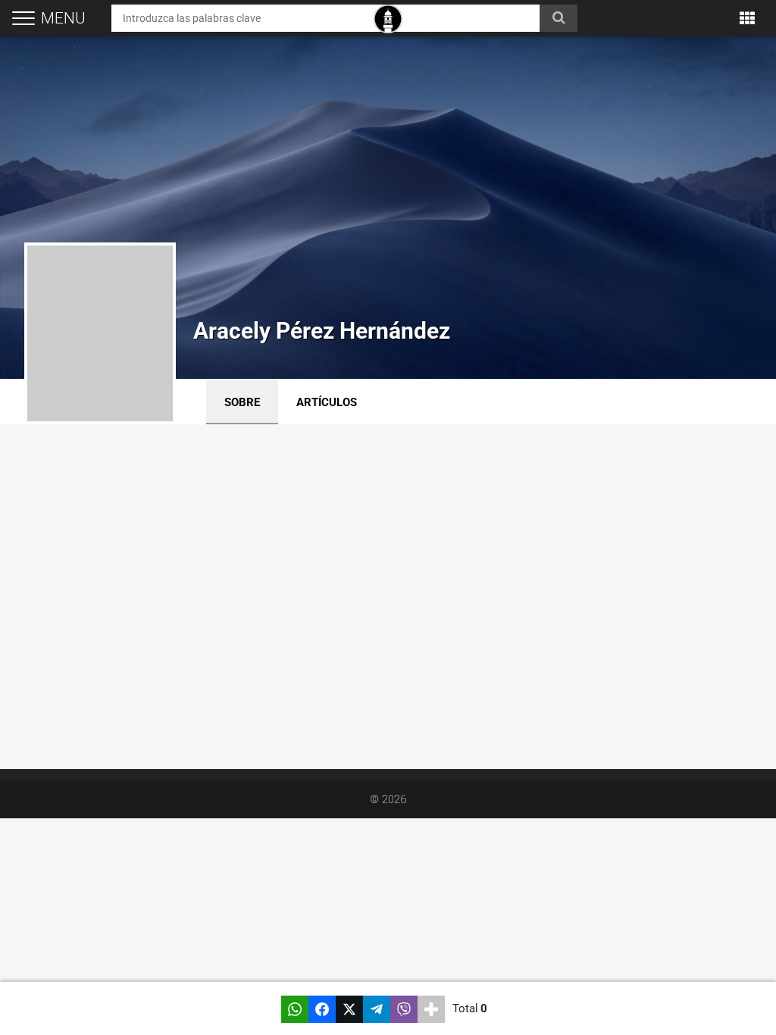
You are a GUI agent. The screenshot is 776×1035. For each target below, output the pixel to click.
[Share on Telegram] (376, 1009)
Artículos (326, 402)
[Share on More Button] (431, 1009)
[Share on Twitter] (349, 1009)
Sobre (242, 402)
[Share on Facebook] (322, 1009)
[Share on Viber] (404, 1009)
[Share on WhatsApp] (294, 1009)
